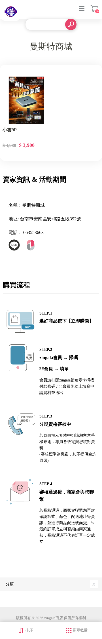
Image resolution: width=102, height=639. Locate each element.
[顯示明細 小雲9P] (26, 100)
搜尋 (70, 24)
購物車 (94, 8)
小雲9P (10, 129)
